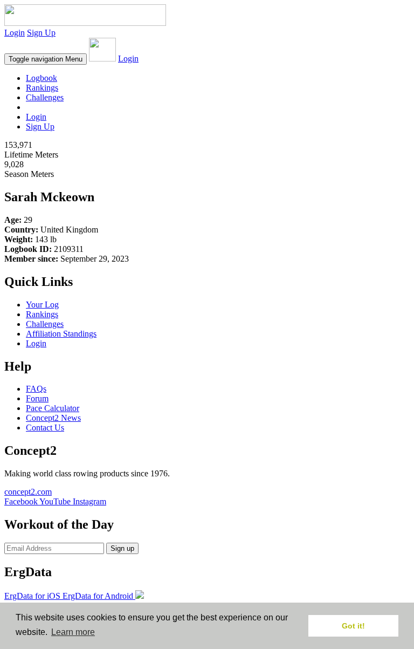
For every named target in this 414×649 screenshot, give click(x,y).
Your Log (42, 304)
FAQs (36, 388)
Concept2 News (53, 417)
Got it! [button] (353, 625)
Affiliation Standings (61, 333)
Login (14, 32)
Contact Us (45, 427)
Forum (37, 398)
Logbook (41, 78)
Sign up (122, 548)
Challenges (45, 97)
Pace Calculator (52, 408)
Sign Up (41, 32)
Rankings (42, 87)
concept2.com (28, 491)
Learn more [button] (73, 632)
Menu (45, 59)
